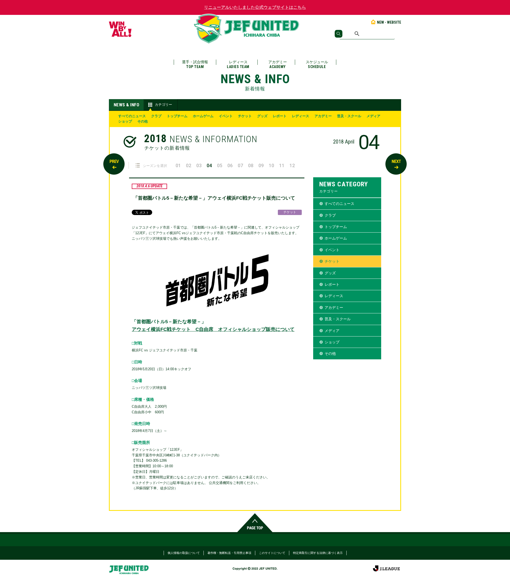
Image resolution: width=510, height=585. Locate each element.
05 (219, 165)
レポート (280, 116)
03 (199, 165)
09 (261, 165)
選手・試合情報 (195, 64)
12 (292, 165)
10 (271, 165)
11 (281, 165)
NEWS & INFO (126, 104)
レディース (238, 64)
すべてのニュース (132, 116)
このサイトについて (272, 552)
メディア (373, 116)
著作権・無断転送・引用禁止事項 (229, 552)
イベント (226, 116)
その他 (142, 121)
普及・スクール (349, 116)
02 (188, 165)
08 (250, 165)
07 (240, 165)
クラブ (156, 116)
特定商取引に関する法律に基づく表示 (318, 552)
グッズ (262, 116)
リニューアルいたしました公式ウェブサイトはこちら (255, 7)
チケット (245, 116)
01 (178, 165)
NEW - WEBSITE (389, 22)
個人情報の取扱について (184, 552)
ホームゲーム (203, 116)
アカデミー (277, 64)
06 (230, 165)
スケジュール (317, 64)
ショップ (125, 121)
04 (209, 165)
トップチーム (177, 116)
